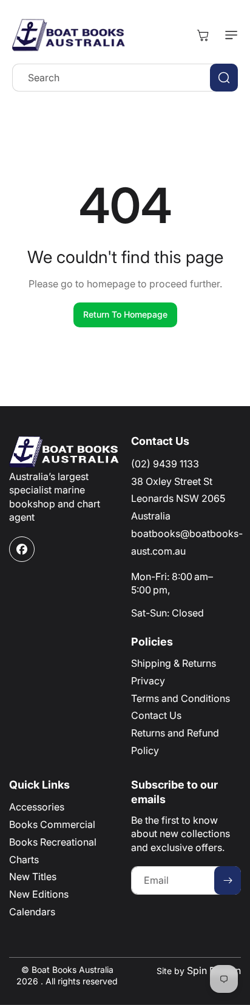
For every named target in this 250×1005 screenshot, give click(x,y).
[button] (229, 35)
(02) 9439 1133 (165, 464)
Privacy (148, 681)
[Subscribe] (227, 880)
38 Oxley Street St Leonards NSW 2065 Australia (178, 499)
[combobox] (125, 77)
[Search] (224, 78)
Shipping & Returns (173, 663)
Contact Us (156, 715)
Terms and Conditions (180, 698)
